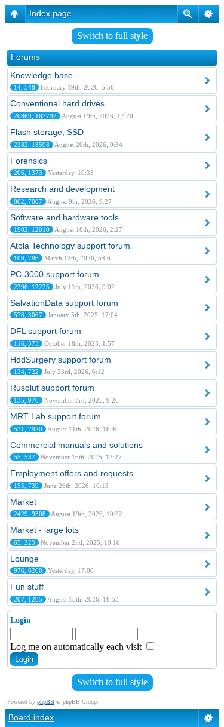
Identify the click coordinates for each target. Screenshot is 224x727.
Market (23, 502)
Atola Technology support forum (70, 245)
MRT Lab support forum (55, 416)
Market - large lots (44, 530)
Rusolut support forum (52, 387)
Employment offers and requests (71, 473)
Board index (31, 717)
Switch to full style (112, 35)
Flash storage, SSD (47, 132)
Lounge (24, 558)
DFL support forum (45, 331)
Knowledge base (41, 75)
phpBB (45, 701)
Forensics (28, 160)
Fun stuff (27, 586)
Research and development (62, 189)
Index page (50, 13)
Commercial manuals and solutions (76, 445)
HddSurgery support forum (60, 359)
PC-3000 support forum (54, 274)
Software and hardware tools (64, 217)
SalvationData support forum (64, 303)
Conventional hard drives (57, 103)
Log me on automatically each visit (77, 647)
